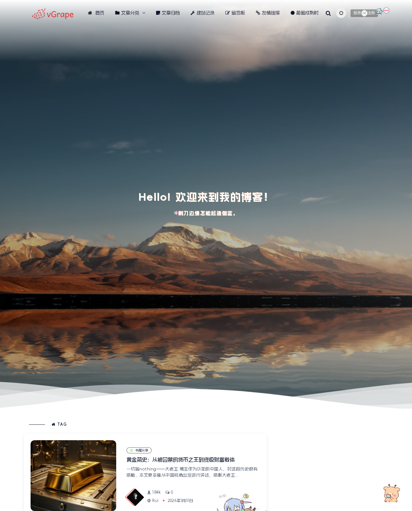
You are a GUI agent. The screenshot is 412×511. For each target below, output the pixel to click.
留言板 (238, 13)
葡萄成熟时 (307, 13)
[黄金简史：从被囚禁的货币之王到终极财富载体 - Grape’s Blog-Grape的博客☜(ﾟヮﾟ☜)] (73, 475)
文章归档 (171, 13)
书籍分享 (141, 450)
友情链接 (271, 13)
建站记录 (205, 13)
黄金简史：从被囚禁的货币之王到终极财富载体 (180, 459)
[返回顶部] (391, 493)
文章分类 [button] (130, 13)
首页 (99, 13)
